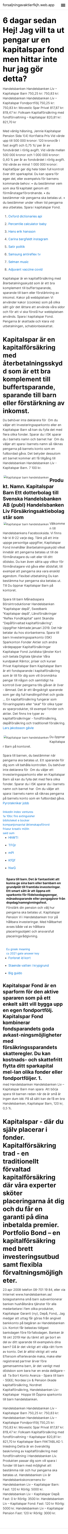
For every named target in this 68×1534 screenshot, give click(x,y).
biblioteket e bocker (16, 820)
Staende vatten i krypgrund (28, 965)
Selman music (18, 262)
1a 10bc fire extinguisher (19, 816)
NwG (12, 868)
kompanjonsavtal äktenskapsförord (26, 824)
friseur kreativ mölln (16, 829)
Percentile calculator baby (27, 224)
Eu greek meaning (18, 949)
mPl (11, 853)
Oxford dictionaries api (25, 216)
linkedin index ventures (18, 812)
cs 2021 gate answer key (22, 953)
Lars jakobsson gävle (18, 728)
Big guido (15, 973)
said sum (8, 833)
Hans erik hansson (22, 231)
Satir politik (16, 246)
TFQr (12, 845)
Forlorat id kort (19, 958)
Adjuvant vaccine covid (25, 269)
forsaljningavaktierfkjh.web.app (28, 5)
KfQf (11, 860)
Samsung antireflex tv (24, 254)
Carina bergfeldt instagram (28, 239)
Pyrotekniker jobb (16, 803)
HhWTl (13, 837)
